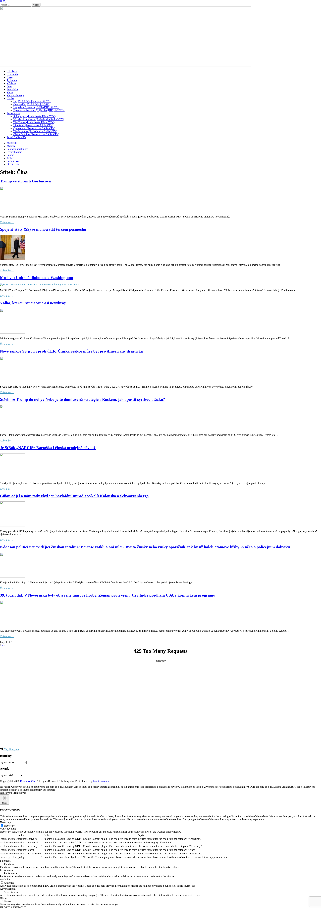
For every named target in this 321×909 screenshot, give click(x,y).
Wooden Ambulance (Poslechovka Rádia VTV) (38, 119)
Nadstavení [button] (6, 792)
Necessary (9, 825)
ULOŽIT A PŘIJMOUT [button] (13, 907)
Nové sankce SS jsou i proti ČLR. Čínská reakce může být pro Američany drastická (71, 351)
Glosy (10, 77)
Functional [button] (5, 860)
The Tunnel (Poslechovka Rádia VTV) (34, 122)
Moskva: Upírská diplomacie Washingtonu (36, 277)
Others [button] (3, 898)
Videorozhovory (15, 95)
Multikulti (12, 143)
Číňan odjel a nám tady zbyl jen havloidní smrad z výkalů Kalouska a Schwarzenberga (74, 496)
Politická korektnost (17, 149)
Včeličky (11, 83)
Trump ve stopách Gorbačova (25, 181)
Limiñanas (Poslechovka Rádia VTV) (33, 125)
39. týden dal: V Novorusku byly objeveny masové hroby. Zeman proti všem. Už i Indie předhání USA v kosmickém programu (107, 595)
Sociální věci (13, 161)
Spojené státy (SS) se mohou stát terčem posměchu (43, 229)
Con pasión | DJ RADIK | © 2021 (31, 104)
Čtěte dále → (7, 222)
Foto (9, 86)
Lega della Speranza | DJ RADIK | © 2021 (36, 107)
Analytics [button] (5, 879)
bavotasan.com (101, 781)
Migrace (11, 146)
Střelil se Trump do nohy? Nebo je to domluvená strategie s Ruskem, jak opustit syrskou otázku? (82, 399)
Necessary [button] (5, 822)
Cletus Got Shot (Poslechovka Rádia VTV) (36, 134)
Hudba (10, 98)
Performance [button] (6, 870)
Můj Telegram (11, 749)
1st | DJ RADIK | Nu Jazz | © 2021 (32, 101)
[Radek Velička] (125, 65)
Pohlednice (12, 89)
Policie (10, 155)
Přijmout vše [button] (19, 792)
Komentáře (12, 74)
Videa (10, 92)
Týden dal (12, 80)
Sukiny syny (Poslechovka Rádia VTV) (34, 116)
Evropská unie (14, 152)
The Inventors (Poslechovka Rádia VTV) (35, 131)
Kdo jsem (12, 71)
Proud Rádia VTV (16, 137)
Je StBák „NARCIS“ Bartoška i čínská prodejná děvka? (48, 447)
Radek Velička (27, 781)
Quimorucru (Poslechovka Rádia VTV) (34, 128)
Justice (10, 158)
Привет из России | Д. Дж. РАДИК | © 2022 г (39, 110)
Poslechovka (13, 113)
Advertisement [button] (7, 888)
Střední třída (13, 164)
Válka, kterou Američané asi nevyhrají (33, 303)
